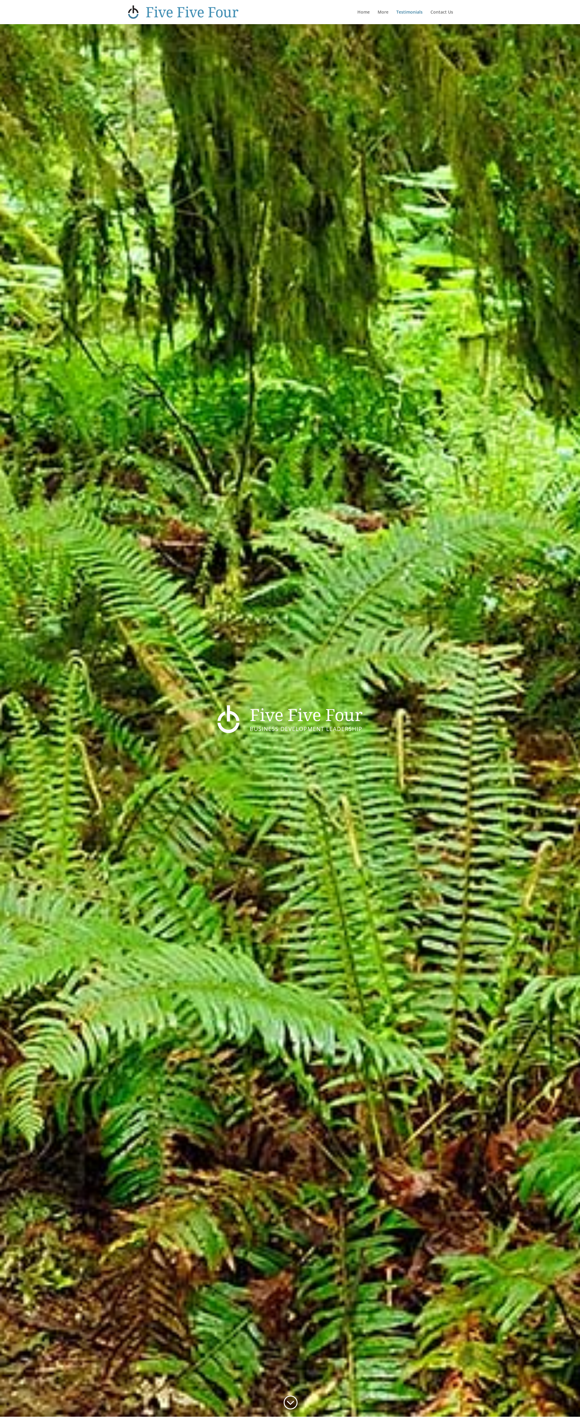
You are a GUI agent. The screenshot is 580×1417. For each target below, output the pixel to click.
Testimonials (409, 12)
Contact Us (441, 12)
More (383, 12)
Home (363, 12)
